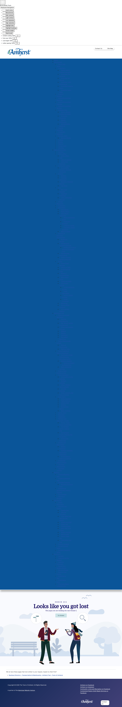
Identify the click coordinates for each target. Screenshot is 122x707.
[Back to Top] (119, 704)
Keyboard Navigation (7, 7)
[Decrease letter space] (16, 43)
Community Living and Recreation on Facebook (95, 689)
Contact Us (98, 48)
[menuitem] (56, 60)
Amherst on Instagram (87, 687)
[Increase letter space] (18, 43)
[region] (61, 628)
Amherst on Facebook (87, 685)
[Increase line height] (16, 40)
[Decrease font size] (13, 38)
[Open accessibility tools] (2, 2)
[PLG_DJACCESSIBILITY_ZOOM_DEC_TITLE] (17, 36)
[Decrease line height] (14, 40)
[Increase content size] (19, 36)
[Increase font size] (16, 38)
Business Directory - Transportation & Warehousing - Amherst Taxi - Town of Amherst (36, 675)
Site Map (110, 48)
